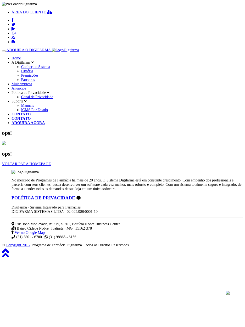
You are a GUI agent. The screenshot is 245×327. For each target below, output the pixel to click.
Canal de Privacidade (37, 97)
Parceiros (28, 80)
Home (16, 58)
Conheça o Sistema (35, 67)
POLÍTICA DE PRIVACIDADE (43, 197)
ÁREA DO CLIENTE (29, 12)
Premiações (29, 75)
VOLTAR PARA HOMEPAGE (26, 164)
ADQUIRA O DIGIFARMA (29, 50)
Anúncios (18, 88)
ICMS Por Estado (34, 110)
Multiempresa (21, 84)
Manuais (27, 105)
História (27, 71)
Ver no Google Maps (30, 233)
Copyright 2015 (18, 245)
